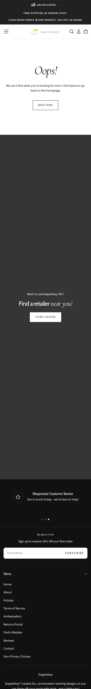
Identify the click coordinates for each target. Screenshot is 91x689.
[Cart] (85, 31)
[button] (6, 31)
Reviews (9, 640)
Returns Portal (13, 624)
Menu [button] (7, 573)
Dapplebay (45, 674)
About (8, 592)
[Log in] (78, 31)
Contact (9, 648)
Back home (45, 105)
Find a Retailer (13, 632)
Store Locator (45, 317)
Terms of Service (14, 608)
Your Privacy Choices (17, 656)
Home (7, 584)
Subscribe (74, 553)
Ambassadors (12, 616)
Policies (8, 600)
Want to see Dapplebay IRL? (45, 294)
